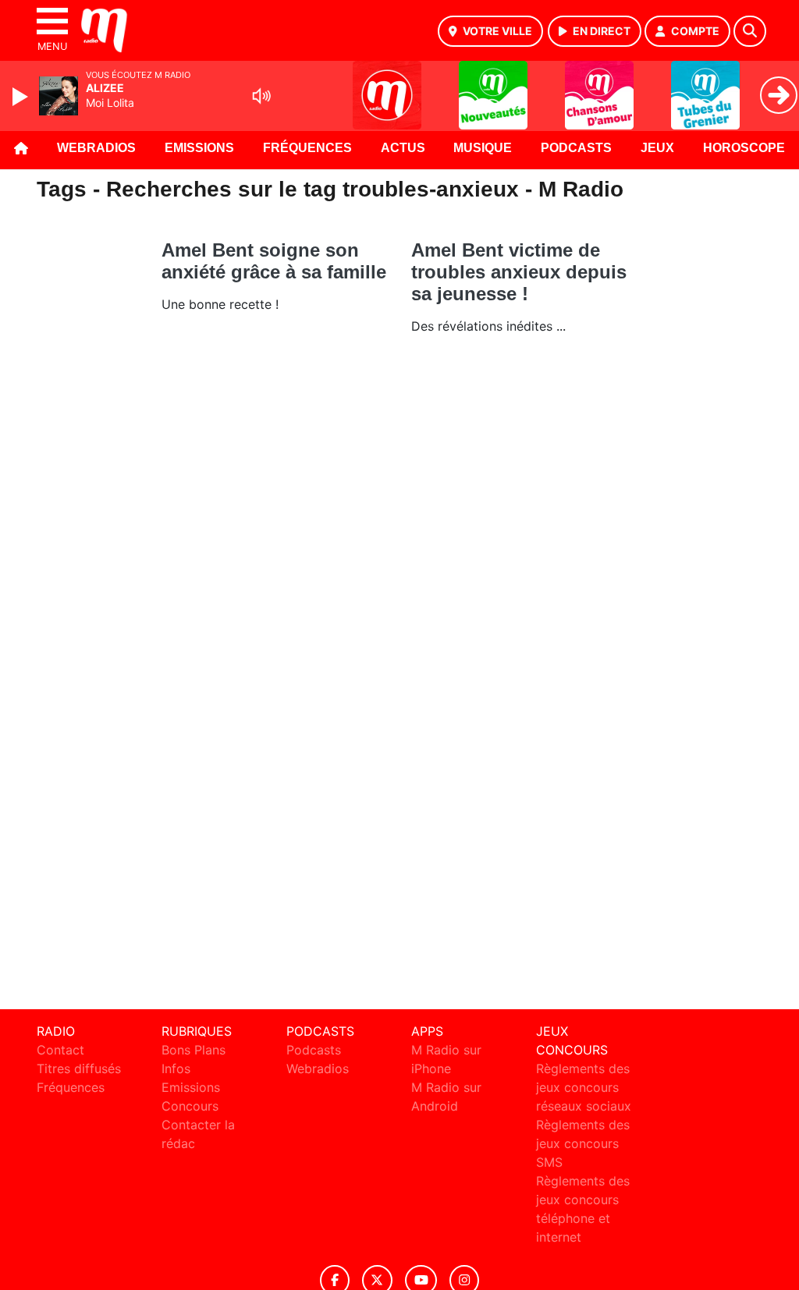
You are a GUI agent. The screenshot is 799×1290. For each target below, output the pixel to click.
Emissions (199, 147)
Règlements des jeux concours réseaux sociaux (583, 1087)
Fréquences (307, 147)
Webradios (96, 147)
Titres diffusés (79, 1068)
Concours (190, 1106)
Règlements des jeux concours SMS (583, 1143)
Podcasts (576, 147)
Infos (176, 1068)
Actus (403, 147)
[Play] (21, 96)
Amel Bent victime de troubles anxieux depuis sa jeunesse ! (519, 271)
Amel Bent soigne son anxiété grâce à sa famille (274, 260)
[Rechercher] (749, 31)
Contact (60, 1050)
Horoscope (744, 147)
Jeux (657, 147)
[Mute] (261, 96)
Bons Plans (193, 1050)
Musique (482, 147)
